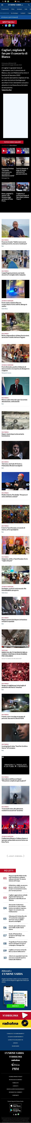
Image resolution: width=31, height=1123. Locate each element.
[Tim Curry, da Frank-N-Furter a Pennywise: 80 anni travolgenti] (15, 450)
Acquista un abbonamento (15, 1036)
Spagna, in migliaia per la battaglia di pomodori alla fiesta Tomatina (14, 686)
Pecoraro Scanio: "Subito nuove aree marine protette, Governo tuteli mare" (14, 243)
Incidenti (23, 13)
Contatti (15, 1086)
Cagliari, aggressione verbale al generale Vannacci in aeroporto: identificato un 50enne (18, 897)
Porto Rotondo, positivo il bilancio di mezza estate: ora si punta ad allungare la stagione (15, 368)
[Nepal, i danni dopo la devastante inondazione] (15, 420)
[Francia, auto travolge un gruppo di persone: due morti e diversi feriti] (15, 703)
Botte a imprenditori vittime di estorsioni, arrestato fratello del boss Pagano (15, 336)
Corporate (15, 1095)
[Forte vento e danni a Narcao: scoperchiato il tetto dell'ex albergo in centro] (15, 289)
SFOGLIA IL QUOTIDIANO (9, 17)
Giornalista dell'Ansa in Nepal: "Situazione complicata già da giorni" (14, 780)
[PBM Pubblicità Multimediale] (15, 1069)
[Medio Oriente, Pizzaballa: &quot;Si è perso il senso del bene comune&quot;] (15, 481)
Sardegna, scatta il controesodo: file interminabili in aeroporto (14, 589)
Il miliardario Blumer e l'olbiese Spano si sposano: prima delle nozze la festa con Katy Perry (15, 840)
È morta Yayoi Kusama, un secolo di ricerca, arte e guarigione (13, 529)
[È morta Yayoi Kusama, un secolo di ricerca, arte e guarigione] (15, 514)
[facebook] (5, 1)
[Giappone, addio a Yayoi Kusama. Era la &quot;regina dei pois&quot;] (15, 545)
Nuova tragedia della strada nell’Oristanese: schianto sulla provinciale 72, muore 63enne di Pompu (18, 878)
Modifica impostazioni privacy (15, 1089)
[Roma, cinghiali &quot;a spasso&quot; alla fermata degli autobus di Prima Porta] (8, 186)
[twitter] (3, 1)
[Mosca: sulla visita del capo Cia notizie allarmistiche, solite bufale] (15, 386)
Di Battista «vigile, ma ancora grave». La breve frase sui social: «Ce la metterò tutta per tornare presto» (18, 887)
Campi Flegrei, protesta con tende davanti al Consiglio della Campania (13, 274)
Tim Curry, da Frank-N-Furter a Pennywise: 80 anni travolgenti (12, 465)
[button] (2, 25)
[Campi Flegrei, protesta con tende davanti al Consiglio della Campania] (15, 259)
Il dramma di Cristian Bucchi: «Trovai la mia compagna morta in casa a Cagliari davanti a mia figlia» (18, 918)
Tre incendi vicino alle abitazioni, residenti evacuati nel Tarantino (12, 809)
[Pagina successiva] (7, 856)
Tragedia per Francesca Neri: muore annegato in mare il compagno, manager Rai (18, 943)
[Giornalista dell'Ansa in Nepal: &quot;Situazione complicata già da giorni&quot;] (15, 765)
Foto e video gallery (12, 142)
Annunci (15, 1043)
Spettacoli (8, 22)
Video (12, 9)
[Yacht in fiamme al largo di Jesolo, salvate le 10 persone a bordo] (23, 161)
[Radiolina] (15, 1023)
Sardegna (19, 9)
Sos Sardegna (14, 13)
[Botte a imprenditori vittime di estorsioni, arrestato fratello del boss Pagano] (15, 322)
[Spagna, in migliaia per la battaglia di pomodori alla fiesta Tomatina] (15, 672)
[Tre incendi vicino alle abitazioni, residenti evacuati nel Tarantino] (15, 795)
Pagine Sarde (15, 1046)
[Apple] (15, 1106)
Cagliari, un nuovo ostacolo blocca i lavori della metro (17, 950)
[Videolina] (15, 1015)
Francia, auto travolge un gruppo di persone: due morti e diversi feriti (13, 717)
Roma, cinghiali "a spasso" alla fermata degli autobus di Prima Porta (7, 197)
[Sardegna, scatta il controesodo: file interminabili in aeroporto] (15, 575)
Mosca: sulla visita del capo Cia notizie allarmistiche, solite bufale (14, 400)
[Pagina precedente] (24, 856)
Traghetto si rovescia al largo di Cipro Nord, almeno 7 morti (22, 196)
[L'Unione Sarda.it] (15, 5)
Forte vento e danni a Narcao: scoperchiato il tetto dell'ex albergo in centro (14, 304)
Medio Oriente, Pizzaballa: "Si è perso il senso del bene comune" (15, 495)
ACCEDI (27, 1)
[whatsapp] (8, 1)
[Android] (15, 1110)
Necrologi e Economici (15, 1079)
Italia (26, 9)
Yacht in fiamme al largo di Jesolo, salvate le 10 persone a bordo (22, 171)
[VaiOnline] (15, 1065)
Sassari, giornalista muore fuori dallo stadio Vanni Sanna (17, 927)
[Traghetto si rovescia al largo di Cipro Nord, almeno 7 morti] (23, 186)
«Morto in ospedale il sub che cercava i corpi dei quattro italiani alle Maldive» (18, 957)
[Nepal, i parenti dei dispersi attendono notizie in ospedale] (15, 606)
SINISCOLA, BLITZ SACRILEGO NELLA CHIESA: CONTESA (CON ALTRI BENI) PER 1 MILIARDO (14, 654)
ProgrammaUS (5, 9)
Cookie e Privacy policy (15, 1076)
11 (19, 856)
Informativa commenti (15, 1092)
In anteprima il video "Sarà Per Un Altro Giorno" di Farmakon (15, 747)
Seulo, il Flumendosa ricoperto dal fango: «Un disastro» (17, 935)
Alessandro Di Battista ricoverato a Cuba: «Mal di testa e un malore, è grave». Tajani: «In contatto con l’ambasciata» (17, 908)
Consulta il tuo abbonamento (15, 1033)
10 (17, 856)
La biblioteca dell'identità (15, 1039)
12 (20, 856)
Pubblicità (15, 1082)
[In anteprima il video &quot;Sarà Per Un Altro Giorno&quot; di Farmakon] (15, 732)
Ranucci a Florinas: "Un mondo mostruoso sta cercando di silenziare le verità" (8, 172)
